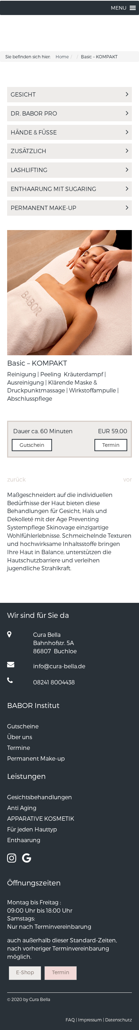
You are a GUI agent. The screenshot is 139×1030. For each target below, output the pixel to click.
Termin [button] (110, 445)
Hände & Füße (34, 132)
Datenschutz (118, 1019)
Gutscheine (22, 726)
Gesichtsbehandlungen (39, 797)
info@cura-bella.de (59, 666)
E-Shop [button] (25, 972)
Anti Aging (21, 807)
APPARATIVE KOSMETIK (40, 818)
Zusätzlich (28, 150)
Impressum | (91, 1019)
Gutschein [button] (32, 445)
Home (62, 56)
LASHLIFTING (29, 169)
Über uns (19, 736)
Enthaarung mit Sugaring (53, 188)
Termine (18, 747)
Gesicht (23, 94)
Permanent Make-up (43, 207)
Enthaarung (23, 839)
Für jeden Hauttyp (32, 829)
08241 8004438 (54, 682)
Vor (127, 479)
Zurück (16, 479)
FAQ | (71, 1019)
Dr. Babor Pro (34, 113)
